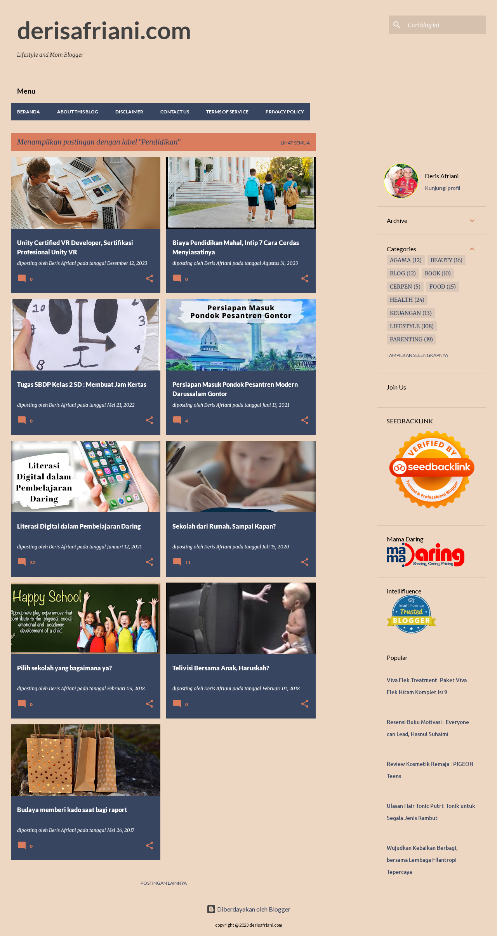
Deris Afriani (442, 175)
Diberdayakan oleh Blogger (253, 909)
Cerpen (401, 286)
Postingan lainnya (164, 883)
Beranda (28, 112)
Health (401, 299)
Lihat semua (295, 143)
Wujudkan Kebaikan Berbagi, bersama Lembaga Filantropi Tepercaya (422, 859)
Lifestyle (405, 326)
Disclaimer (129, 112)
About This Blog (77, 112)
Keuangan (405, 313)
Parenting (406, 339)
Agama (400, 260)
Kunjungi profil (442, 187)
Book (432, 273)
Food (437, 286)
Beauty (441, 260)
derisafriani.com (104, 30)
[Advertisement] (347, 273)
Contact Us (174, 112)
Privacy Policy (285, 112)
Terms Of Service (227, 112)
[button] (149, 279)
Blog (397, 273)
